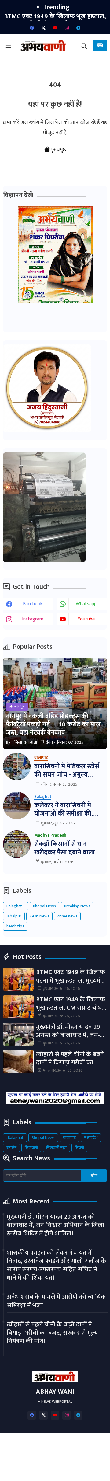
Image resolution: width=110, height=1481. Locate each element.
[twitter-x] (43, 27)
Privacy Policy (36, 1452)
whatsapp (86, 604)
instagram (32, 619)
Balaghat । (15, 906)
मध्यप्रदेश (90, 1137)
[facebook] (32, 27)
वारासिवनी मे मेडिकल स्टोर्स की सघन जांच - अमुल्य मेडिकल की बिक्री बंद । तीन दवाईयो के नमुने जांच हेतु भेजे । (70, 770)
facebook (32, 604)
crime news (67, 916)
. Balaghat (15, 1137)
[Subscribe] (100, 45)
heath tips (15, 926)
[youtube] (55, 27)
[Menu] (8, 46)
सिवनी (79, 1147)
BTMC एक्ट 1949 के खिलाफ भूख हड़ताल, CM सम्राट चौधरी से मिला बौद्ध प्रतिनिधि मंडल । (71, 1003)
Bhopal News (44, 906)
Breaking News (77, 906)
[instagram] (66, 27)
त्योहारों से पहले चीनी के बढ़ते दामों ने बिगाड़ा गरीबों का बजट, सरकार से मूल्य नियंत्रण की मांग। (70, 1058)
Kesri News (39, 916)
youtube (86, 619)
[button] (84, 46)
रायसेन (11, 1147)
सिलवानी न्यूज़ (56, 1147)
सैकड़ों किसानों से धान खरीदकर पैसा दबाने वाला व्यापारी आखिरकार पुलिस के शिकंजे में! (67, 848)
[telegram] (78, 27)
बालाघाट (69, 1137)
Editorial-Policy (76, 1452)
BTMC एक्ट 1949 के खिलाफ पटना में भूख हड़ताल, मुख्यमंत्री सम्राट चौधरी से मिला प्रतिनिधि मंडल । (71, 976)
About (52, 1443)
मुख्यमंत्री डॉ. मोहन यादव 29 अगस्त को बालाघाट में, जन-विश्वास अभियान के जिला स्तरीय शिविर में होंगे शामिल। (69, 1031)
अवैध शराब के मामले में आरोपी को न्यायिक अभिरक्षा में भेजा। (56, 1301)
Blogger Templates (65, 1463)
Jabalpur (13, 916)
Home (29, 1443)
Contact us (80, 1443)
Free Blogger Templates (79, 1471)
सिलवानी (31, 1147)
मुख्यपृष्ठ (58, 149)
